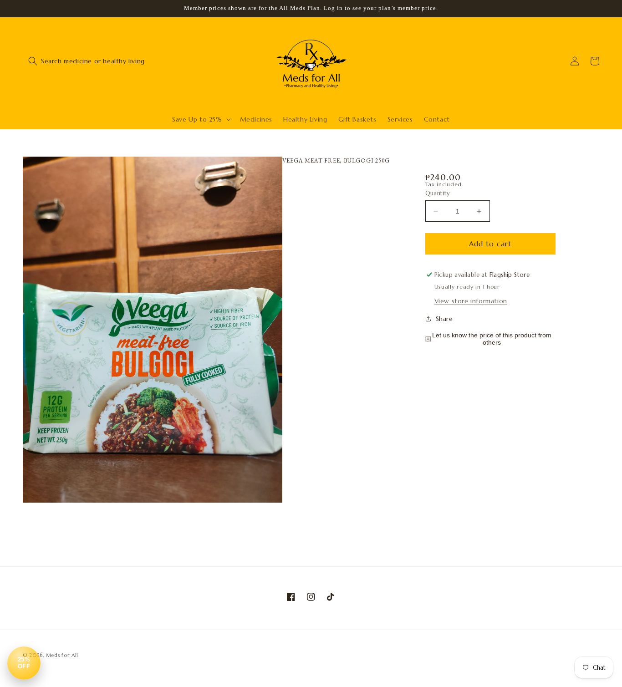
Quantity (437, 193)
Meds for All (62, 655)
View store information (470, 301)
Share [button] (444, 319)
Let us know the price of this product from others (491, 338)
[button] (33, 61)
